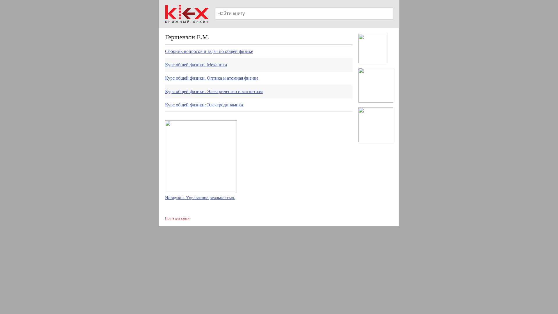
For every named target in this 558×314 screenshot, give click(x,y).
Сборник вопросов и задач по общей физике (209, 51)
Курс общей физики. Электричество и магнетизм (214, 91)
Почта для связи (177, 218)
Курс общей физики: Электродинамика (204, 104)
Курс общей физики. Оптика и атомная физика (211, 78)
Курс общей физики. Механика (196, 64)
